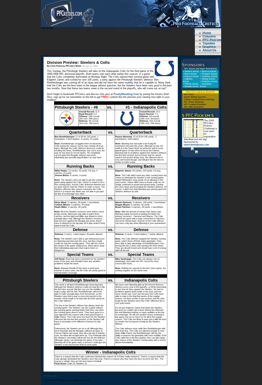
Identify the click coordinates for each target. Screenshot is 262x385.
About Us (209, 50)
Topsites (209, 43)
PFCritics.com (50, 376)
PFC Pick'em (212, 40)
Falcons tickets (192, 76)
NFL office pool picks (194, 107)
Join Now (189, 139)
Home (207, 33)
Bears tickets (191, 74)
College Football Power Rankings (199, 99)
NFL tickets (189, 68)
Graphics (209, 46)
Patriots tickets (191, 84)
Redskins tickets (209, 81)
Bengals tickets (192, 86)
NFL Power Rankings (194, 102)
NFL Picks (189, 94)
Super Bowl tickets (208, 68)
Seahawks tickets (206, 85)
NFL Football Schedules (195, 104)
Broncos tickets (209, 71)
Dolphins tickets (188, 80)
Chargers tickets (209, 74)
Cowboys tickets (209, 76)
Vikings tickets (208, 79)
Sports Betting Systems (195, 97)
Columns (209, 36)
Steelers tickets (192, 71)
